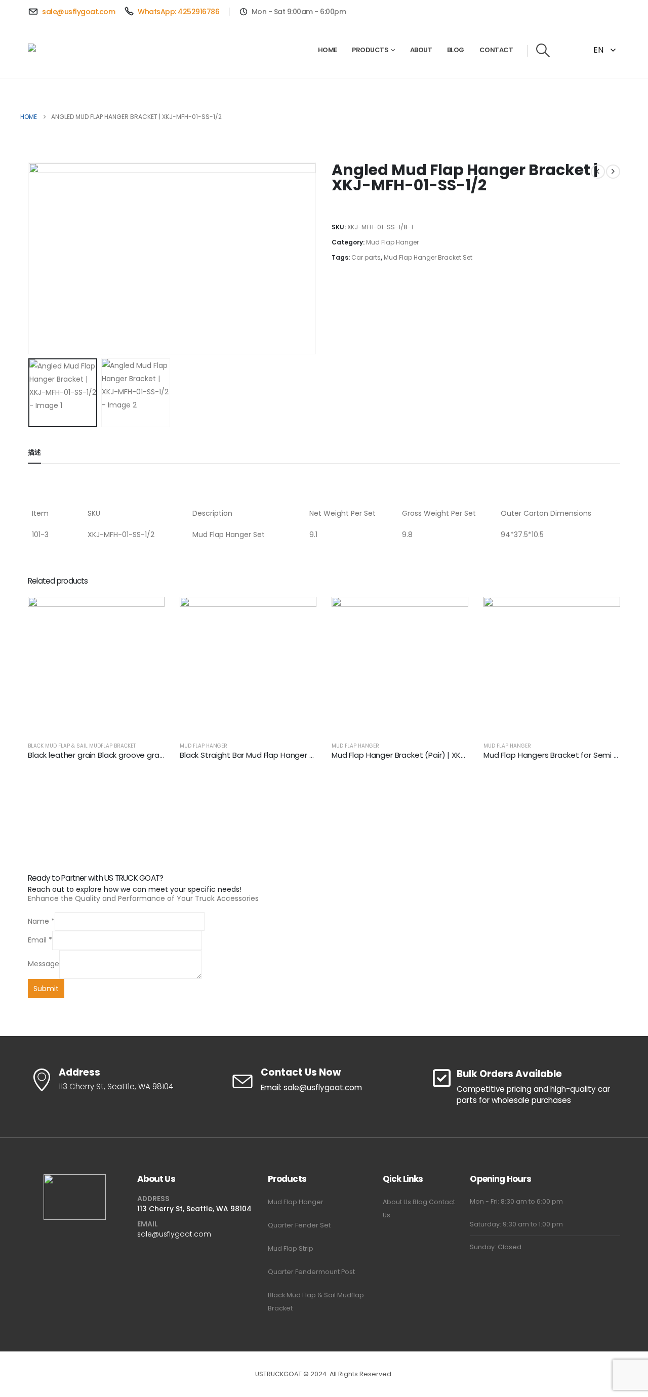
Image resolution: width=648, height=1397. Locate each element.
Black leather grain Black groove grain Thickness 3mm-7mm (138, 755)
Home (327, 50)
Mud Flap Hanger (392, 242)
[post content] (96, 665)
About (421, 50)
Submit (46, 988)
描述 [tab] (34, 452)
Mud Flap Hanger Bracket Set (428, 257)
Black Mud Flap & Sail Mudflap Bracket (82, 746)
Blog (455, 50)
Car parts (366, 257)
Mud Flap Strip (290, 1248)
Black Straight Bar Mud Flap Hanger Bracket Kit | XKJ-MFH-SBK (292, 755)
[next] (613, 172)
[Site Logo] (59, 50)
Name (41, 921)
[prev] (598, 172)
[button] (543, 50)
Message (43, 964)
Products (370, 50)
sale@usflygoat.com (174, 1234)
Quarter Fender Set (299, 1225)
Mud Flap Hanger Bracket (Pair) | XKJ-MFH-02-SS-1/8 (427, 755)
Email (40, 940)
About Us (397, 1202)
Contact (496, 50)
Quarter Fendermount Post (311, 1271)
